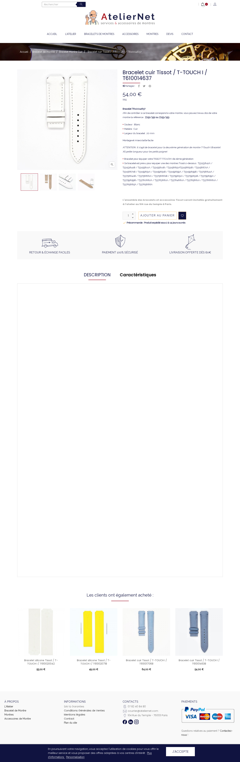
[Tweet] (144, 86)
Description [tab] (97, 275)
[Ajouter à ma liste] (182, 216)
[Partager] (139, 86)
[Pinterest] (150, 86)
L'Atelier (8, 706)
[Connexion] (215, 4)
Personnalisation (75, 757)
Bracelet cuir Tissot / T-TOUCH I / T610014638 (199, 662)
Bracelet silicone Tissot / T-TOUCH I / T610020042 (41, 662)
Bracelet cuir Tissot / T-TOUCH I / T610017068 (146, 662)
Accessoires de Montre (17, 718)
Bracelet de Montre (15, 710)
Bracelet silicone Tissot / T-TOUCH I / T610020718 (94, 662)
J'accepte (180, 751)
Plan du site (70, 722)
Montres (9, 714)
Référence (47, 324)
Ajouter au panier (157, 215)
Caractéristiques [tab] (138, 275)
